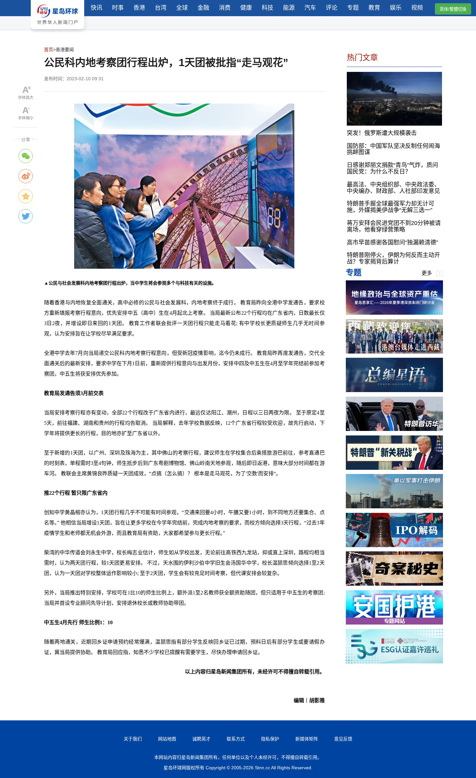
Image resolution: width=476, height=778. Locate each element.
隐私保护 (270, 738)
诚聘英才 (201, 738)
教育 (374, 8)
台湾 (160, 8)
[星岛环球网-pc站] (57, 30)
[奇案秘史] (394, 584)
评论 (331, 8)
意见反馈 (343, 738)
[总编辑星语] (394, 390)
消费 (225, 8)
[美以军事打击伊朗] (394, 506)
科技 (267, 8)
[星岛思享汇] (394, 313)
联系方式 (236, 738)
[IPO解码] (394, 545)
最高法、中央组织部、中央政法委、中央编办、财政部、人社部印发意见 (393, 187)
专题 (353, 8)
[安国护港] (394, 623)
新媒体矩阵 (306, 738)
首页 (48, 49)
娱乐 (396, 8)
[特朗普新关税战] (394, 468)
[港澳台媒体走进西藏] (394, 352)
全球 (182, 8)
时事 (118, 8)
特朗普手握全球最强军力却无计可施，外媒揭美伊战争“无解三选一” (390, 206)
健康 (246, 8)
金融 (203, 8)
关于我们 (133, 738)
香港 (139, 8)
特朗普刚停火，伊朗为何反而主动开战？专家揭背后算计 (393, 258)
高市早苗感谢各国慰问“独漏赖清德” (392, 242)
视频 (417, 8)
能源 (289, 8)
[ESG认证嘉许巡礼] (394, 661)
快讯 (96, 8)
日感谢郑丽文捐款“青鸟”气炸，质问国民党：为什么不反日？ (392, 168)
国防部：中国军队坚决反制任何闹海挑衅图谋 (393, 148)
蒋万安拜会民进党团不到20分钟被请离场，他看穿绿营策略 (394, 226)
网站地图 (167, 738)
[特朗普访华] (394, 429)
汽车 (310, 8)
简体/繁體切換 (453, 9)
